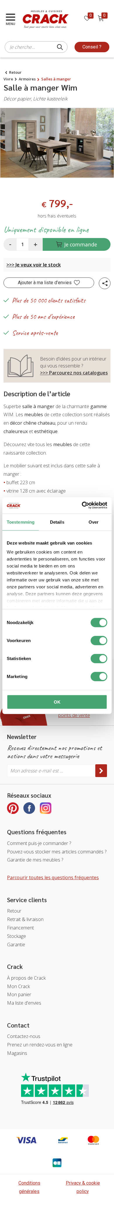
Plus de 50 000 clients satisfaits (48, 300)
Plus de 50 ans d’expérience (43, 316)
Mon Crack (18, 986)
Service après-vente (35, 333)
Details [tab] (57, 521)
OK (57, 701)
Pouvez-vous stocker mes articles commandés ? (56, 851)
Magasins (17, 1053)
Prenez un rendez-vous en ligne (39, 1044)
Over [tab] (94, 521)
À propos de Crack (26, 978)
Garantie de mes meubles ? (35, 860)
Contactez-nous (23, 1036)
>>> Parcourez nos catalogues (74, 373)
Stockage (16, 936)
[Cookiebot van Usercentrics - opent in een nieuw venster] (82, 505)
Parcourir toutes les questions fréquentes (53, 877)
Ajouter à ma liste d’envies (45, 282)
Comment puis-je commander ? (39, 843)
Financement (20, 928)
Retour (15, 72)
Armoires (27, 79)
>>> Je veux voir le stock (33, 265)
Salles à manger (56, 79)
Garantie (16, 944)
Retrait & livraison (25, 919)
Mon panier (19, 994)
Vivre (8, 79)
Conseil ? (91, 47)
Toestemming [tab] (20, 521)
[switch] (99, 640)
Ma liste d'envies (24, 1003)
